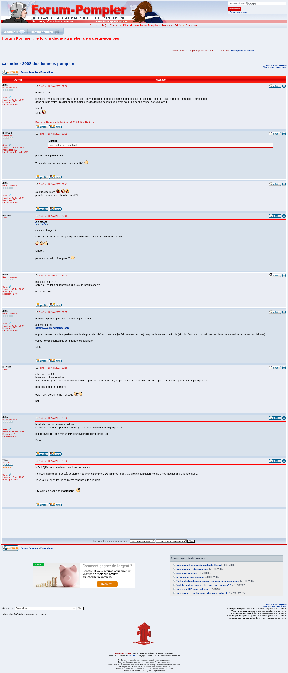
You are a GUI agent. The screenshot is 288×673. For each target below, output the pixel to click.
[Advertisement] (51, 50)
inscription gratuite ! (242, 50)
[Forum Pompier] (84, 21)
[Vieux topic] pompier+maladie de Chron (198, 565)
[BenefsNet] (84, 587)
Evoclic (131, 655)
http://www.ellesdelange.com (52, 328)
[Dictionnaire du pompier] (45, 31)
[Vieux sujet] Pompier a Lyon (192, 589)
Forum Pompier (29, 72)
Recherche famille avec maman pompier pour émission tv (208, 581)
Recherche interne (239, 12)
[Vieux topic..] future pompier (192, 569)
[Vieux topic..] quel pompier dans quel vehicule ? (203, 593)
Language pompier (186, 573)
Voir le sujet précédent (274, 67)
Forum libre (46, 72)
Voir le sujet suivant (276, 65)
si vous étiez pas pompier (190, 577)
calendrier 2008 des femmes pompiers (38, 63)
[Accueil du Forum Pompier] (14, 31)
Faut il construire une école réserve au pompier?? (203, 585)
